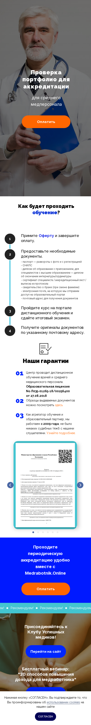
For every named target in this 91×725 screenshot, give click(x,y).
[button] (46, 235)
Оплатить (46, 122)
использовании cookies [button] (63, 702)
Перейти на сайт (45, 651)
